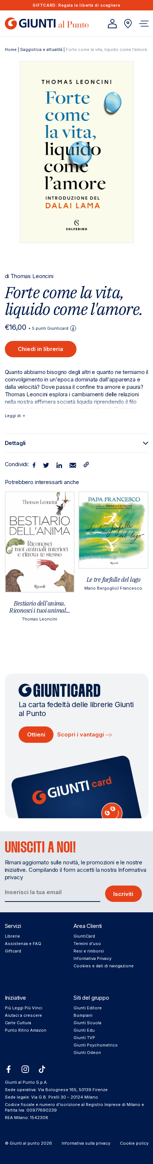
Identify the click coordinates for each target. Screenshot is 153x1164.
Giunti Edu (84, 1030)
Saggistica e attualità (41, 49)
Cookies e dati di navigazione (104, 965)
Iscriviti (123, 893)
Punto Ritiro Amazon (25, 1030)
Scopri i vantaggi (81, 734)
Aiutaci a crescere (23, 1015)
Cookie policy (134, 1143)
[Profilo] (112, 23)
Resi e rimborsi (89, 951)
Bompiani (83, 1015)
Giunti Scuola (87, 1022)
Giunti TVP (84, 1037)
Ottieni (36, 734)
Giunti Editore (88, 1007)
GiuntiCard (84, 936)
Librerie (12, 936)
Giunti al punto (25, 1143)
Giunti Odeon (87, 1052)
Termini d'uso (87, 943)
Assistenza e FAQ (23, 943)
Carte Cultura (18, 1022)
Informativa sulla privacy (86, 1143)
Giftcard (13, 951)
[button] (144, 23)
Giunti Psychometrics (96, 1045)
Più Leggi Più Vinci (23, 1007)
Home (11, 49)
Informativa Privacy (92, 958)
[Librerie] (128, 23)
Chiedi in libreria (40, 348)
